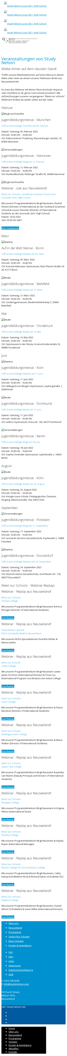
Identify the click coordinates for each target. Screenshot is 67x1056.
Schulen (13, 1041)
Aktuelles (14, 1048)
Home (12, 38)
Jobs (11, 956)
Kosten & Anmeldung (20, 945)
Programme (15, 932)
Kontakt (13, 1052)
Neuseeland (15, 927)
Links (11, 961)
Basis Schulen (16, 941)
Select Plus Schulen (19, 936)
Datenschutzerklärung (21, 970)
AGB (11, 974)
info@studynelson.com (16, 984)
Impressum (15, 965)
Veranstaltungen (18, 42)
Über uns (14, 923)
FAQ (11, 952)
